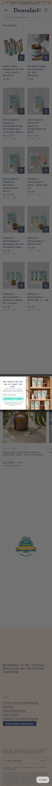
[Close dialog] (51, 378)
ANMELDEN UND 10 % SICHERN (13, 398)
